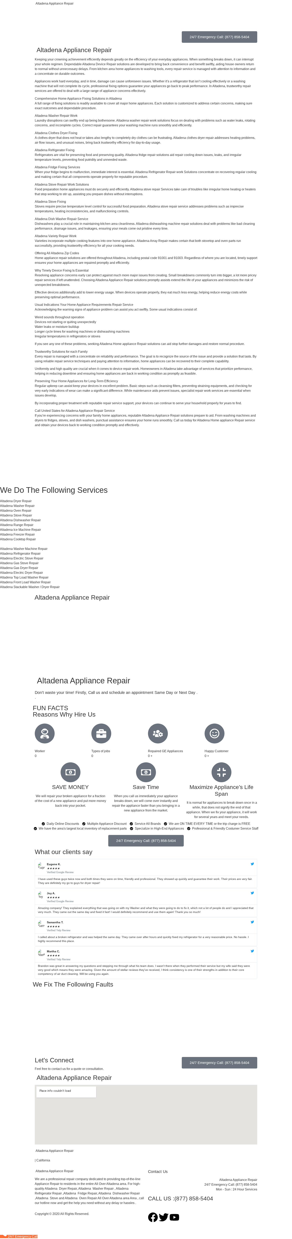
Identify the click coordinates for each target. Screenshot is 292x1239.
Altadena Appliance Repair (54, 3)
